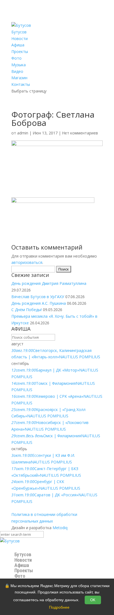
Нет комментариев (80, 133)
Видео (17, 71)
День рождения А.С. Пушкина (38, 303)
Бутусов (19, 32)
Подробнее (59, 607)
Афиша (17, 44)
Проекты (19, 51)
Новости (19, 38)
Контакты (20, 84)
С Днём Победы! (26, 309)
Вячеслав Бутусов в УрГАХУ (37, 296)
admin (22, 133)
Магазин (19, 77)
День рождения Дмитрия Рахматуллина (48, 283)
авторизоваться (26, 262)
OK (92, 600)
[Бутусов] (10, 541)
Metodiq (60, 527)
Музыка (18, 64)
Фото (16, 58)
